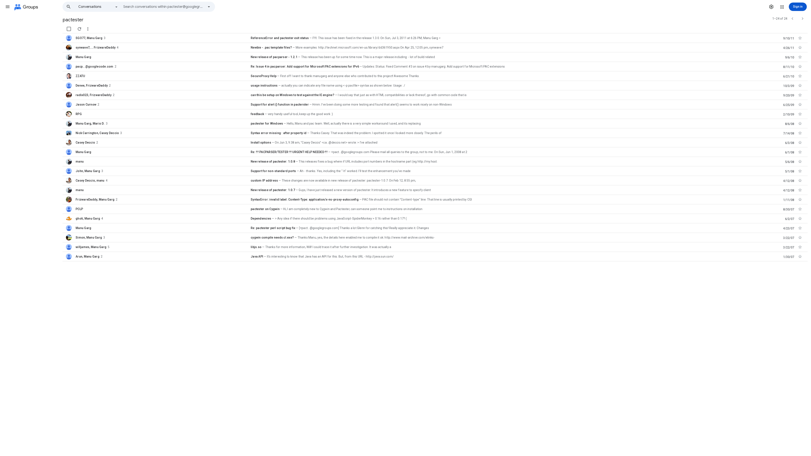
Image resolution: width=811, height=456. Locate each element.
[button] (8, 7)
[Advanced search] (209, 7)
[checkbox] (69, 29)
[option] (98, 7)
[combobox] (164, 7)
